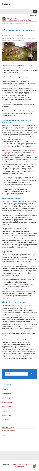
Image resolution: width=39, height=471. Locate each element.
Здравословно (7, 402)
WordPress (17, 464)
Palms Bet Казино (8, 431)
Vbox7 (4, 435)
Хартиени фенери (18, 40)
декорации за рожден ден (27, 38)
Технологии (6, 415)
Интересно (19, 35)
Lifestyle (5, 389)
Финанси (5, 420)
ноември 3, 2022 (8, 35)
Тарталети (6, 40)
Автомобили (7, 393)
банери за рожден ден (9, 38)
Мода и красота (8, 411)
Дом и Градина (7, 398)
